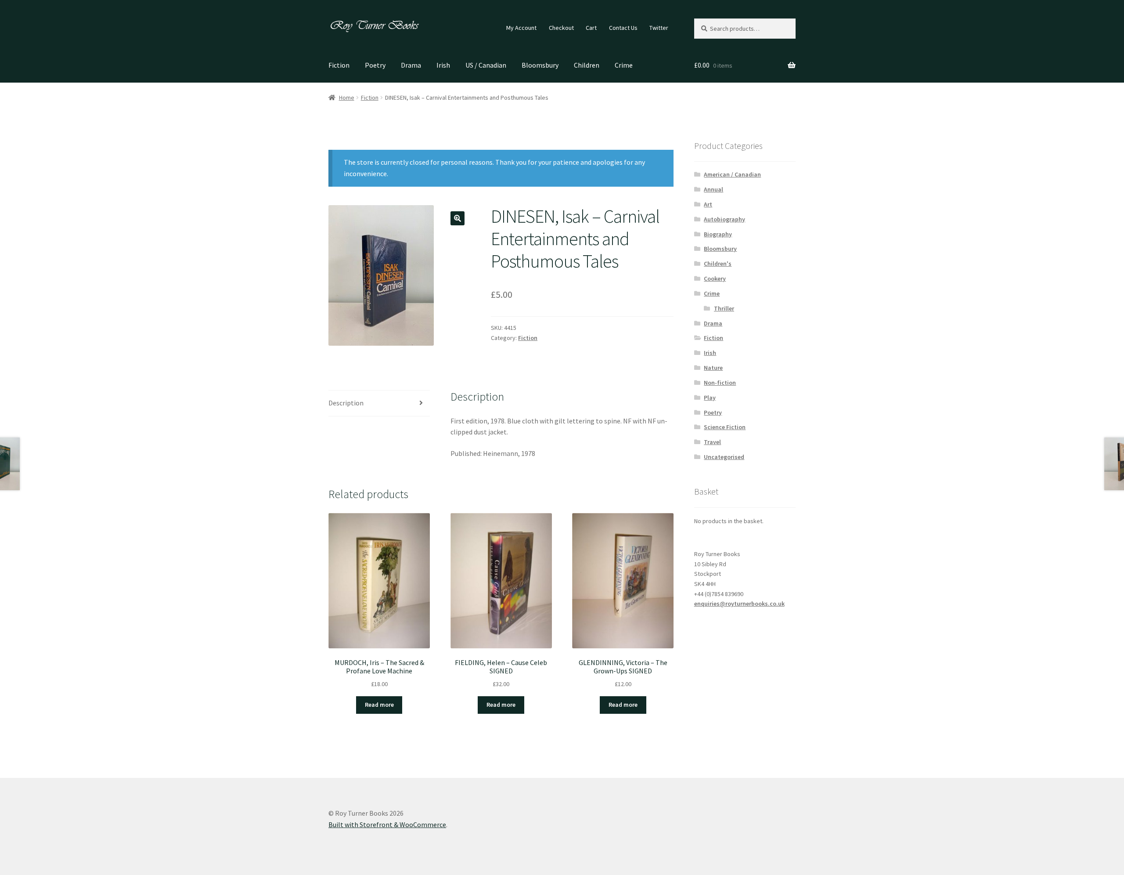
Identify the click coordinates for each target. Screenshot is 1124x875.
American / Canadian (732, 174)
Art (708, 204)
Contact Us (623, 28)
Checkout (561, 28)
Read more (379, 705)
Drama (411, 65)
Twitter (658, 28)
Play (710, 397)
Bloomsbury (540, 65)
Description (346, 402)
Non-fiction (720, 383)
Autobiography (724, 219)
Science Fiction (725, 427)
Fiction (338, 65)
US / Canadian (485, 65)
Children (586, 65)
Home (346, 97)
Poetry (375, 65)
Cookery (715, 278)
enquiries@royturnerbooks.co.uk (739, 603)
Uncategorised (724, 457)
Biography (718, 234)
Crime (624, 65)
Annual (713, 189)
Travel (712, 442)
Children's (717, 264)
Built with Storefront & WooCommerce (387, 824)
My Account (521, 28)
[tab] (379, 403)
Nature (713, 368)
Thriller (724, 308)
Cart (591, 28)
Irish (443, 65)
